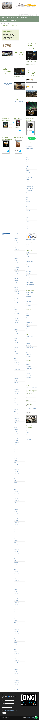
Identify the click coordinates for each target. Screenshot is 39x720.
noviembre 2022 (16, 316)
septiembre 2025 (17, 249)
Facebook (19, 15)
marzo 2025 (16, 262)
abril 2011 (15, 618)
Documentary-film (29, 322)
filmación (27, 179)
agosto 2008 (16, 689)
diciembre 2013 (16, 547)
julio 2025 (15, 253)
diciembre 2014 (16, 520)
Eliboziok (27, 280)
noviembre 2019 (16, 391)
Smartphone (28, 210)
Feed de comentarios (29, 437)
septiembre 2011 (16, 607)
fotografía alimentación (30, 186)
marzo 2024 (16, 285)
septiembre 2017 (16, 447)
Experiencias (28, 172)
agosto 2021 (16, 347)
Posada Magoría (28, 305)
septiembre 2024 (17, 271)
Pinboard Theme (28, 717)
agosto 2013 (16, 556)
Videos (27, 226)
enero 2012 (16, 598)
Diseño (27, 161)
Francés (30, 387)
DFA (27, 259)
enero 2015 (16, 518)
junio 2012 (15, 587)
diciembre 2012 (16, 573)
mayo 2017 (16, 456)
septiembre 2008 (17, 687)
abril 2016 (15, 485)
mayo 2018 (16, 429)
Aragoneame (28, 273)
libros (27, 199)
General (27, 192)
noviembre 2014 (16, 522)
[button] (36, 717)
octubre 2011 (16, 604)
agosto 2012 (16, 582)
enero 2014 (16, 544)
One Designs (34, 717)
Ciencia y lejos (28, 278)
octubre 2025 (16, 247)
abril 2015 (15, 511)
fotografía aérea (28, 184)
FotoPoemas (28, 343)
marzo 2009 (16, 673)
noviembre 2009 (16, 656)
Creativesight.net (29, 320)
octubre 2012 (16, 578)
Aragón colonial (28, 271)
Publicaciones (5, 20)
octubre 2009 (16, 658)
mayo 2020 (16, 378)
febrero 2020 (16, 385)
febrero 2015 (16, 516)
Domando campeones (7, 31)
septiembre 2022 (17, 320)
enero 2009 (16, 678)
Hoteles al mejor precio (29, 303)
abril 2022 (15, 331)
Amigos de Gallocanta (29, 336)
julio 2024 (15, 276)
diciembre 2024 (16, 267)
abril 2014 (15, 538)
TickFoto (27, 247)
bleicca (27, 275)
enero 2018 (16, 438)
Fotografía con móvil (29, 188)
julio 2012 (15, 584)
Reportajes (28, 208)
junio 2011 (15, 613)
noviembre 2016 (16, 469)
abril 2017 (15, 458)
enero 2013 (16, 571)
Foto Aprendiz (28, 286)
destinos (27, 159)
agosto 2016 (16, 476)
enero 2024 (16, 289)
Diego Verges (28, 375)
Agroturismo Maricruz (29, 292)
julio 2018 (15, 424)
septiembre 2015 (16, 500)
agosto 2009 (16, 662)
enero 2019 (16, 413)
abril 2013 (15, 564)
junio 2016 (15, 480)
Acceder (27, 432)
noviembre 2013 (16, 549)
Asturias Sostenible (29, 368)
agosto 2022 (16, 322)
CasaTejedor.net (28, 296)
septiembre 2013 (16, 553)
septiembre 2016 (16, 473)
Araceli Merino (28, 366)
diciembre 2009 (16, 653)
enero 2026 (16, 245)
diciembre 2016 (16, 467)
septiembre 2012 (16, 580)
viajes (27, 224)
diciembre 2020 (16, 362)
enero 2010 (16, 651)
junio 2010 (15, 640)
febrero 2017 (16, 462)
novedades (28, 201)
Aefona (27, 252)
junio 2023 (16, 302)
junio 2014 (15, 533)
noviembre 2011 (16, 602)
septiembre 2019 (16, 396)
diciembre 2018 (16, 416)
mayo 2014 (16, 536)
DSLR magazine (28, 377)
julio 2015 (15, 504)
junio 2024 (16, 278)
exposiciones (28, 175)
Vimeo (28, 15)
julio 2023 (15, 300)
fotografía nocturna (29, 190)
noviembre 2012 (16, 576)
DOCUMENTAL (13, 20)
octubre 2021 (16, 342)
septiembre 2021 (16, 345)
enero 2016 (16, 491)
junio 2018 (15, 427)
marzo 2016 (16, 487)
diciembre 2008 (16, 680)
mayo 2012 (16, 589)
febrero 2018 (16, 436)
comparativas (28, 155)
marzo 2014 (16, 540)
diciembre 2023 (16, 291)
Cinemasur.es (28, 317)
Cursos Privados (10, 17)
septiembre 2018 (16, 420)
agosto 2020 (16, 371)
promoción (28, 206)
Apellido (27, 400)
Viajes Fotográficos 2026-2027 (22, 17)
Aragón (27, 150)
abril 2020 (15, 380)
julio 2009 (15, 664)
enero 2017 (16, 464)
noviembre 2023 (16, 293)
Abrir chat (32, 138)
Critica (27, 157)
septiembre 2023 (17, 296)
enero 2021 (16, 360)
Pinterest (24, 15)
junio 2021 (15, 351)
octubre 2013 (16, 551)
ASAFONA (28, 256)
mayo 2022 (16, 329)
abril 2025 (15, 260)
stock (27, 212)
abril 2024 (15, 282)
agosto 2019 (16, 398)
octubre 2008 (16, 684)
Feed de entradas (29, 434)
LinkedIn (34, 15)
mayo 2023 (16, 305)
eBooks (27, 168)
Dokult (27, 324)
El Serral (27, 299)
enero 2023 (16, 311)
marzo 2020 (16, 382)
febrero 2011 (16, 622)
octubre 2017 (16, 445)
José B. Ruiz (28, 349)
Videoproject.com (29, 331)
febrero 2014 (16, 542)
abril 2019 (15, 407)
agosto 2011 (16, 609)
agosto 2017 (16, 449)
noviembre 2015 (16, 496)
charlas (27, 152)
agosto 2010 (16, 636)
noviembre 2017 (16, 442)
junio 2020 (16, 376)
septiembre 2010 (16, 633)
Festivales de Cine (29, 177)
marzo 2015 (16, 513)
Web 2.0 (27, 228)
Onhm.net (27, 328)
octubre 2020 (16, 367)
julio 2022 (15, 325)
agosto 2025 (16, 251)
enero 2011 (16, 624)
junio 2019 (15, 402)
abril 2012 (15, 591)
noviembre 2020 (16, 365)
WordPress (35, 718)
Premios (27, 204)
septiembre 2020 (17, 369)
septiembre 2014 (16, 527)
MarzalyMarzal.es (29, 354)
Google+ (32, 15)
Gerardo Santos (28, 345)
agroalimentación (29, 146)
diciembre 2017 (16, 440)
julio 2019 (15, 400)
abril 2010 (15, 644)
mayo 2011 (16, 616)
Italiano (36, 387)
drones (27, 166)
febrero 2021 (16, 358)
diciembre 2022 (16, 313)
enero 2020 (16, 387)
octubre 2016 (16, 471)
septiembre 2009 (17, 660)
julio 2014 (15, 531)
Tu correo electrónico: (29, 404)
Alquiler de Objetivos (29, 148)
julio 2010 (15, 638)
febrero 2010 (16, 649)
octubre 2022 (16, 318)
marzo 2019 (16, 409)
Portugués (32, 387)
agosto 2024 (16, 273)
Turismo (27, 221)
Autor (33, 17)
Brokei (27, 370)
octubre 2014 (16, 524)
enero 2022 (16, 336)
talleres (27, 217)
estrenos (27, 170)
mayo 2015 (16, 509)
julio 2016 (15, 478)
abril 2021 (15, 356)
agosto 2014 (16, 529)
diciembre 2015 (16, 493)
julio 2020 (15, 373)
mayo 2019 (16, 405)
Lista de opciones (29, 391)
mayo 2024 (16, 280)
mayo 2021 (16, 353)
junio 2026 (16, 236)
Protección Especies (29, 261)
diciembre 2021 (16, 338)
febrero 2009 (16, 676)
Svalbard (27, 215)
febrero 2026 (16, 242)
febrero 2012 (16, 596)
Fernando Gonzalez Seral (30, 284)
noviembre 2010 (16, 629)
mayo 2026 (16, 238)
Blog (3, 17)
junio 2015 (15, 507)
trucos (27, 219)
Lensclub (27, 244)
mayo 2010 (16, 642)
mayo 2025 (16, 258)
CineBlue (27, 315)
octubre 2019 (16, 393)
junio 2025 (16, 256)
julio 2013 (15, 558)
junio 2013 (15, 560)
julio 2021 (15, 349)
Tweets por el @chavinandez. (18, 101)
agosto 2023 (16, 298)
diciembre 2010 (16, 627)
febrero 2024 (16, 287)
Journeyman (28, 326)
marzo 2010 (16, 647)
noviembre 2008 (16, 682)
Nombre (27, 396)
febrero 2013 (16, 569)
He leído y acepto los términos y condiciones (10, 710)
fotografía (28, 181)
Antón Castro (28, 266)
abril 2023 (15, 307)
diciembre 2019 (16, 389)
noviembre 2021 (16, 340)
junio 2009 (16, 667)
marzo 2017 (16, 460)
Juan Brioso (28, 352)
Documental (28, 164)
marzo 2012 (16, 593)
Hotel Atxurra (28, 301)
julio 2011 (15, 611)
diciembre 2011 (16, 600)
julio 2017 (15, 451)
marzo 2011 (16, 620)
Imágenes (27, 195)
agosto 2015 (16, 502)
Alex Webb (28, 364)
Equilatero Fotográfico (29, 282)
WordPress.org (28, 439)
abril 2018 (15, 431)
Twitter (22, 15)
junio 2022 (16, 327)
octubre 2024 (16, 269)
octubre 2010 (16, 631)
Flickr (26, 15)
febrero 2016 (16, 489)
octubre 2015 (16, 498)
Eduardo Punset (28, 382)
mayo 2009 (16, 669)
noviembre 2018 (16, 418)
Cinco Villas (28, 373)
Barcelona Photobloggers (30, 338)
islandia (27, 197)
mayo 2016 (16, 482)
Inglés (27, 387)
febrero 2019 (16, 411)
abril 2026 (15, 240)
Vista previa (10, 127)
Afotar (27, 362)
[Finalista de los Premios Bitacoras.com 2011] (30, 239)
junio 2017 (15, 453)
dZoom (27, 379)
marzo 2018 (16, 433)
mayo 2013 (16, 562)
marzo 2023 (16, 309)
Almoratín (27, 294)
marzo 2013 (16, 567)
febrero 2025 (16, 265)
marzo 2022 (16, 333)
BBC (27, 313)
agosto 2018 (16, 422)
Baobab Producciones (29, 311)
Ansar (27, 254)
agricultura (28, 144)
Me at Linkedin (28, 356)
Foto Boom (28, 341)
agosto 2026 (16, 233)
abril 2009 (15, 671)
